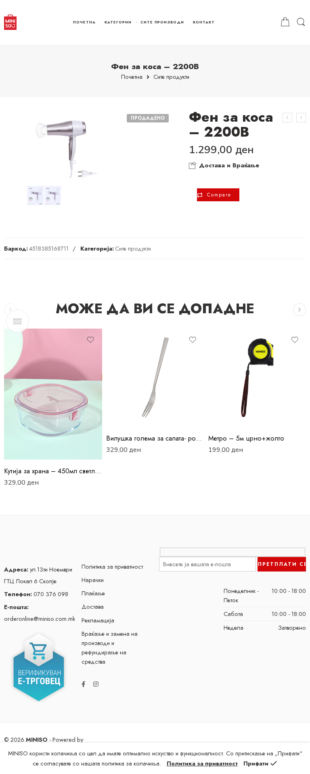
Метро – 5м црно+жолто (246, 438)
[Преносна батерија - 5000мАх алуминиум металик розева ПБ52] (287, 117)
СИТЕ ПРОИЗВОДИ (162, 22)
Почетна (131, 77)
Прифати (255, 763)
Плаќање (93, 593)
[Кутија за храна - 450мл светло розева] (53, 394)
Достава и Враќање (228, 165)
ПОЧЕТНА (84, 22)
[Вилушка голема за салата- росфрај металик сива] (155, 378)
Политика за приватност (112, 566)
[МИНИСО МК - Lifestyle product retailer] (10, 22)
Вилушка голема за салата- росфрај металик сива (155, 438)
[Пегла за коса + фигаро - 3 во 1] (301, 117)
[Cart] (285, 22)
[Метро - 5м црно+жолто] (257, 378)
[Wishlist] (90, 340)
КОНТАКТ (204, 22)
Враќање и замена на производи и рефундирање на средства (110, 647)
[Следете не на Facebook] (83, 684)
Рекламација (98, 620)
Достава (93, 606)
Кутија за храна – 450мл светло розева (53, 471)
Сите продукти (171, 77)
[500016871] (61, 160)
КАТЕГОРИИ (118, 22)
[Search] (301, 22)
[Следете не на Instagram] (95, 684)
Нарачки (93, 580)
